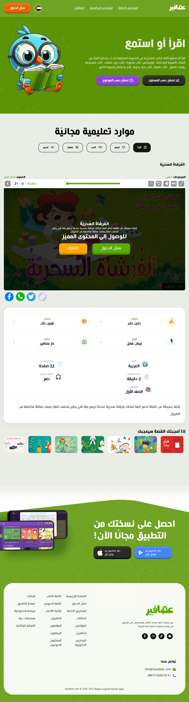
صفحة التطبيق (26, 603)
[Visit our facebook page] (145, 636)
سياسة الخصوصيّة (24, 611)
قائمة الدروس (52, 603)
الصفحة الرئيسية (76, 596)
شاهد (70, 147)
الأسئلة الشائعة (25, 626)
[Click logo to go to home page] (177, 8)
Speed (151, 183)
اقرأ (139, 147)
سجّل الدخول (17, 8)
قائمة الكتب (54, 596)
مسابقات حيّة (27, 618)
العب (93, 147)
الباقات (31, 596)
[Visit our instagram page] (153, 636)
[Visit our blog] (170, 636)
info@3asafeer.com (159, 669)
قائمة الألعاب (53, 611)
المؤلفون (55, 626)
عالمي (169, 177)
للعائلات (79, 8)
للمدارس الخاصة (128, 8)
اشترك (73, 248)
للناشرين (81, 633)
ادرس (45, 147)
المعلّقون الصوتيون (55, 643)
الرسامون (55, 633)
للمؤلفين (80, 626)
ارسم (117, 147)
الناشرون (56, 618)
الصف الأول (9, 177)
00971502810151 (159, 675)
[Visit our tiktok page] (161, 636)
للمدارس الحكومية (101, 8)
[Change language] (38, 8)
